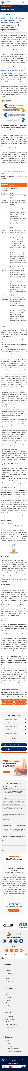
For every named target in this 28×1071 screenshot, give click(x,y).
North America (10, 973)
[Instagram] (21, 950)
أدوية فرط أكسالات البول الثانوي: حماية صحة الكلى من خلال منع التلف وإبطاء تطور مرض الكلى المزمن (14, 830)
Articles (8, 1000)
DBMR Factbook (8, 726)
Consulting (9, 1046)
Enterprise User (8, 719)
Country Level (9, 981)
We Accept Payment (14, 1063)
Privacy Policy (10, 1027)
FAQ (7, 1029)
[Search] (24, 2)
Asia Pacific (9, 976)
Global (7, 968)
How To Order (9, 1016)
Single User (7, 722)
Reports (8, 1043)
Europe (8, 970)
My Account (9, 1021)
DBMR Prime (8, 729)
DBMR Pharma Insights (12, 1048)
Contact (8, 1005)
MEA (7, 978)
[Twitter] (11, 950)
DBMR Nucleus (8, 733)
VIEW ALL (6, 819)
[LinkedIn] (6, 950)
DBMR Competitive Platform (13, 1051)
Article (3, 840)
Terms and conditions (11, 1024)
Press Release (10, 995)
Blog (3, 850)
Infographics (5, 843)
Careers (8, 1002)
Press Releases (5, 847)
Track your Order (10, 1019)
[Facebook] (16, 950)
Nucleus (8, 1040)
